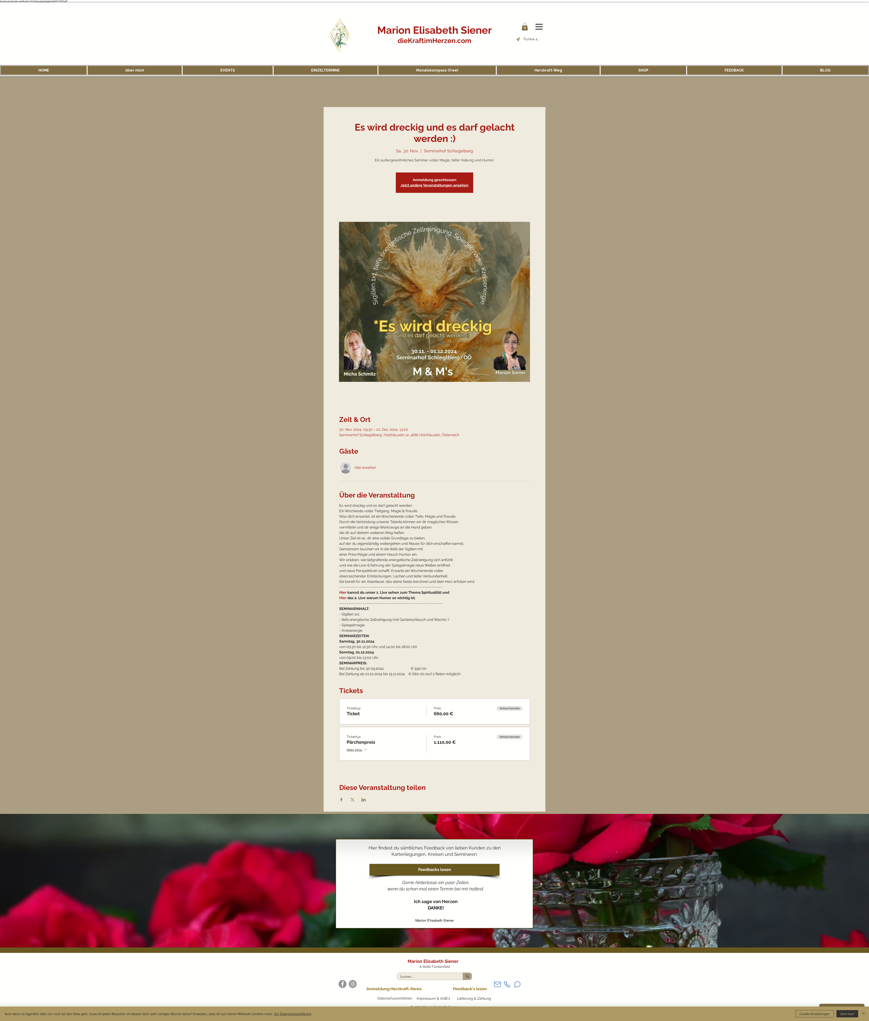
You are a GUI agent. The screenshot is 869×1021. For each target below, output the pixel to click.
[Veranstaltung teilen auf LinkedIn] (363, 799)
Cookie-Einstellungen (815, 1013)
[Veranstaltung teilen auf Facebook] (341, 799)
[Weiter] (850, 880)
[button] (525, 26)
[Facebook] (342, 984)
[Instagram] (353, 984)
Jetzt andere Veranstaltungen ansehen (434, 185)
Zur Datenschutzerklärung (292, 1013)
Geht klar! (847, 1013)
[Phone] (507, 984)
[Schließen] (863, 1013)
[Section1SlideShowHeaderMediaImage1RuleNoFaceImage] (434, 936)
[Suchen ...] (467, 976)
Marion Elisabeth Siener (434, 30)
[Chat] (517, 984)
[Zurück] (18, 880)
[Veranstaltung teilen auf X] (352, 799)
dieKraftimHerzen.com (434, 41)
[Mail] (497, 984)
